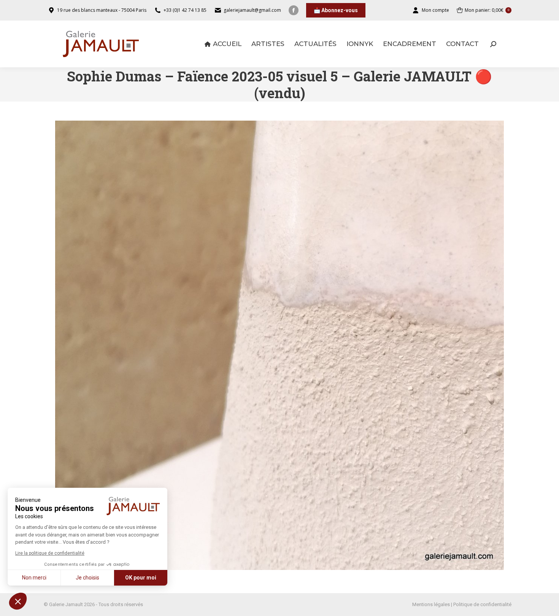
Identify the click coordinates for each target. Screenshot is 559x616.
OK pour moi (140, 578)
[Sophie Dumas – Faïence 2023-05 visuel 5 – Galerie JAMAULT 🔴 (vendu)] (279, 345)
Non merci (34, 578)
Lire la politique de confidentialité (49, 553)
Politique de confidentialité (482, 604)
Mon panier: (487, 10)
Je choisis (87, 578)
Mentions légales (431, 604)
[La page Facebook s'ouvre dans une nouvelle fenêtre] (294, 10)
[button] (18, 601)
